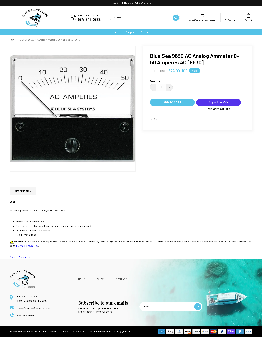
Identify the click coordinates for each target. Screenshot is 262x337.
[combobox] (141, 17)
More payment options (219, 108)
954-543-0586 (25, 315)
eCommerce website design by (105, 331)
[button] (129, 32)
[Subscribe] (197, 306)
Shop (100, 279)
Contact (121, 279)
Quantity (155, 81)
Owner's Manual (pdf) (21, 256)
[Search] (176, 18)
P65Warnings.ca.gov (27, 245)
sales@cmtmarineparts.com (33, 308)
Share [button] (156, 119)
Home (13, 39)
